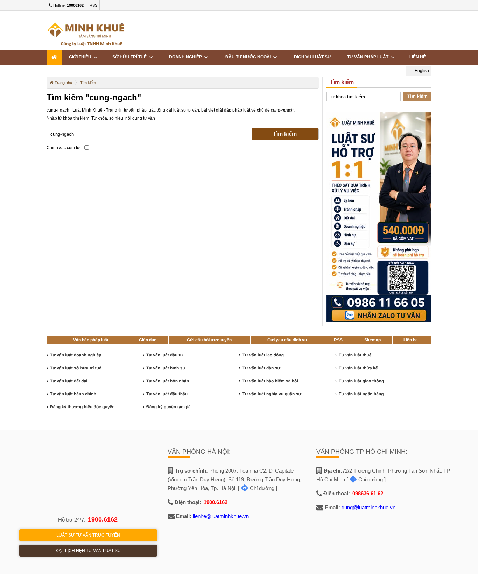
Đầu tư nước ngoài (249, 57)
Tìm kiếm (285, 134)
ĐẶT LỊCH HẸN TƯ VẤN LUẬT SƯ (88, 550)
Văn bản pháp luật (90, 340)
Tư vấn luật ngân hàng (361, 393)
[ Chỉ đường (256, 488)
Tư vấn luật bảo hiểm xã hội (270, 380)
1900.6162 (103, 519)
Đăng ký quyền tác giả (168, 406)
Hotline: (68, 5)
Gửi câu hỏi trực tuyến (209, 340)
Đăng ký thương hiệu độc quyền (82, 406)
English (421, 70)
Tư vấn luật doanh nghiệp (75, 355)
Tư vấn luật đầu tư (164, 355)
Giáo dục (147, 340)
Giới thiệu (81, 57)
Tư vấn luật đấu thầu (167, 393)
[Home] (54, 57)
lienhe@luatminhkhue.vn (221, 516)
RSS (93, 5)
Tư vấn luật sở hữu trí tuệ (75, 368)
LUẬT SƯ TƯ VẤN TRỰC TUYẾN (88, 535)
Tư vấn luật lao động (263, 355)
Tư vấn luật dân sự (261, 368)
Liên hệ (410, 340)
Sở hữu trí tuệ (130, 57)
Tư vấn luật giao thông (361, 380)
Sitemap (372, 340)
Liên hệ (417, 57)
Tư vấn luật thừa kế (358, 368)
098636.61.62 (367, 493)
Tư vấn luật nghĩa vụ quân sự (271, 393)
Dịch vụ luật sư (312, 57)
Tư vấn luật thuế (355, 355)
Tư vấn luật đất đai (68, 380)
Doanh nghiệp (186, 57)
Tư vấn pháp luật (369, 57)
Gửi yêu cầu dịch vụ (287, 340)
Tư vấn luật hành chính (73, 393)
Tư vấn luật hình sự (165, 368)
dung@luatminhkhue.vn (368, 507)
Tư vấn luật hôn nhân (167, 380)
